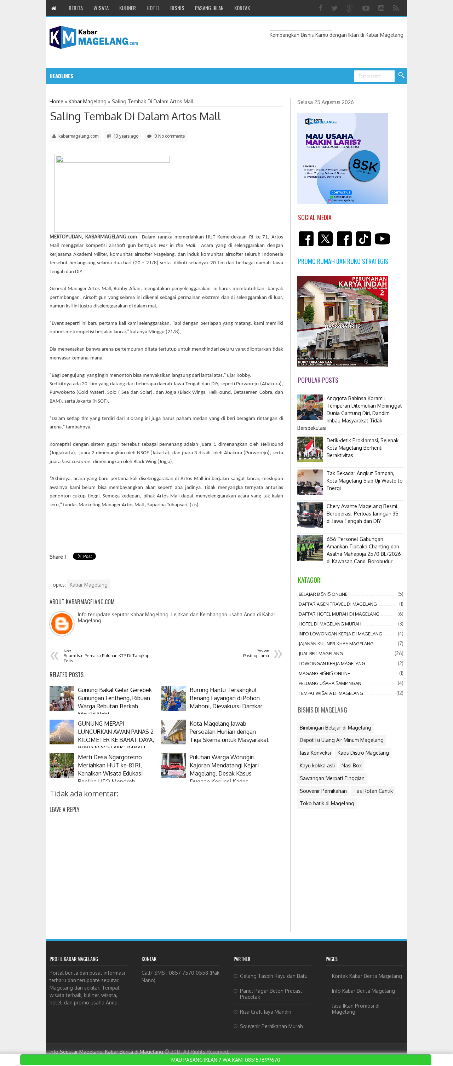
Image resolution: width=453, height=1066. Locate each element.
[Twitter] (335, 8)
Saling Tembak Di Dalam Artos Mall (135, 116)
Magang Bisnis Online (324, 673)
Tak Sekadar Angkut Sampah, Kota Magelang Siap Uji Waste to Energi (365, 480)
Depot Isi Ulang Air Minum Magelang (342, 740)
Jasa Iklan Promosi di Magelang (355, 1009)
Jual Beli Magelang (321, 653)
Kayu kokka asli (317, 765)
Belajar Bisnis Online (323, 594)
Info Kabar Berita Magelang (363, 991)
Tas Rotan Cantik (373, 791)
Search (401, 75)
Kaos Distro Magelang (363, 753)
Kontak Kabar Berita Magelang (367, 976)
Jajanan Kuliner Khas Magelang (336, 643)
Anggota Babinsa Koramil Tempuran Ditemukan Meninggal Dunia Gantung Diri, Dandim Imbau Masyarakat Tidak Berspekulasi (349, 413)
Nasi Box (352, 765)
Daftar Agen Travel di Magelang (338, 604)
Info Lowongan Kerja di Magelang (340, 633)
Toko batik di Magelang (327, 803)
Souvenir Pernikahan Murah (271, 1026)
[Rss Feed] (397, 8)
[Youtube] (366, 8)
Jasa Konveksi (315, 753)
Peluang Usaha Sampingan (330, 683)
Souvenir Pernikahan (323, 791)
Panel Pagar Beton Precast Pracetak (271, 994)
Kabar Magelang (89, 585)
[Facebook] (321, 8)
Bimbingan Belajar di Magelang (335, 728)
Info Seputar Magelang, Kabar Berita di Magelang (106, 1052)
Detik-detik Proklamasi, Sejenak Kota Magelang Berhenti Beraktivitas (362, 447)
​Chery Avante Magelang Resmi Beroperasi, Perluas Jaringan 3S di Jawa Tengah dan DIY (362, 513)
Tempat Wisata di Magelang (331, 693)
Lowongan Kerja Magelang (332, 663)
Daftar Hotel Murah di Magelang (339, 614)
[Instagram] (382, 8)
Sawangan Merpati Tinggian (332, 778)
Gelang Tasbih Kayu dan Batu (274, 976)
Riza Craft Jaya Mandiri (265, 1012)
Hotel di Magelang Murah (330, 624)
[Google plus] (351, 8)
